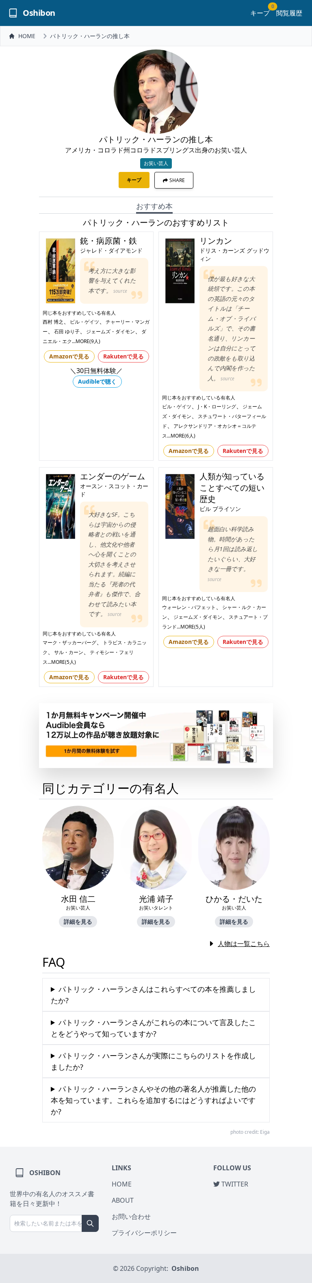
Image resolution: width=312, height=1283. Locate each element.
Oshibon (185, 1268)
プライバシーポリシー (144, 1232)
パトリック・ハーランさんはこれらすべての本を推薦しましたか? (153, 994)
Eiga (265, 1132)
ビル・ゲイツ (84, 321)
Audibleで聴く (97, 381)
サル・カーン (68, 652)
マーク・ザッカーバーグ (69, 642)
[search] (90, 1223)
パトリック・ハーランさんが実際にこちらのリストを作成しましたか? (153, 1061)
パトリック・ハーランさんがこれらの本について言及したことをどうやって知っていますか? (153, 1027)
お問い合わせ (131, 1216)
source (120, 291)
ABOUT (123, 1200)
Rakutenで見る (123, 356)
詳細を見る (78, 921)
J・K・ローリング (217, 406)
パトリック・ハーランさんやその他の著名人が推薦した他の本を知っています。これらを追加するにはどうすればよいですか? (153, 1100)
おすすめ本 (154, 206)
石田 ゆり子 (67, 331)
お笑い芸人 (156, 163)
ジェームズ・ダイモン (110, 331)
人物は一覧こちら (244, 943)
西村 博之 (53, 321)
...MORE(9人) (86, 341)
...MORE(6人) (181, 435)
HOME (26, 36)
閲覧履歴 (289, 13)
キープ (260, 12)
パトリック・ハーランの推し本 (90, 36)
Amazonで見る (69, 356)
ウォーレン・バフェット (189, 607)
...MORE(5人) (62, 662)
